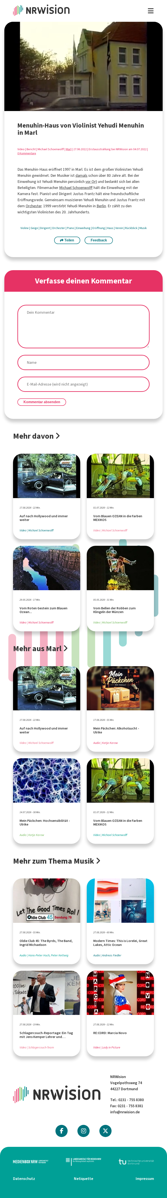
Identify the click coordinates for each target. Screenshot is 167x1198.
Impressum (145, 1178)
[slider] (74, 107)
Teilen (68, 240)
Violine (24, 228)
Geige (35, 228)
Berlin (101, 206)
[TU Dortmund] (136, 1162)
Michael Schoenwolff (76, 187)
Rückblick (131, 228)
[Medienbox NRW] (30, 1162)
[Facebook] (61, 1131)
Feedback (99, 240)
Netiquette (83, 1178)
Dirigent (45, 228)
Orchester (34, 206)
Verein (119, 228)
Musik (143, 228)
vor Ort (91, 181)
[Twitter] (105, 1131)
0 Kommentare (26, 153)
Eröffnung (99, 228)
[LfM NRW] (83, 1162)
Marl (68, 149)
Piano (71, 228)
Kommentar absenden (41, 402)
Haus (110, 228)
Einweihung (83, 228)
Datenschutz (24, 1178)
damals (81, 175)
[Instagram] (83, 1131)
